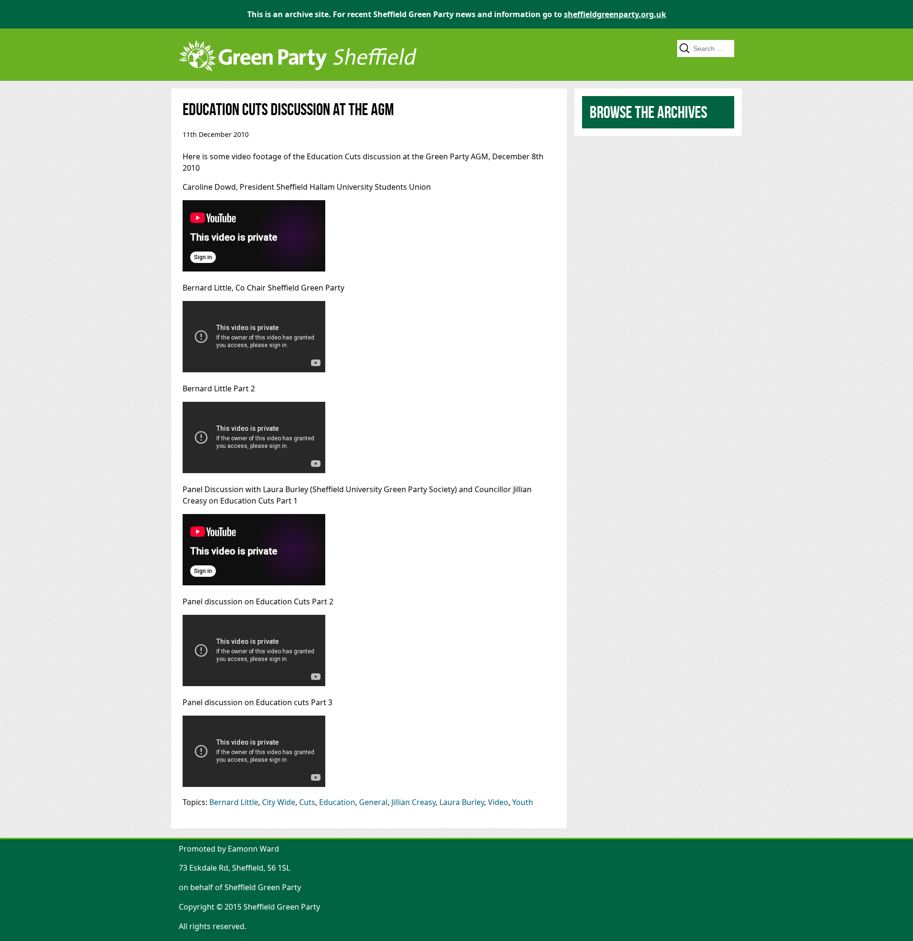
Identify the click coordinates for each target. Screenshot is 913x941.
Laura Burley (461, 802)
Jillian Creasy (413, 802)
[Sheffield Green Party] (298, 76)
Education (337, 802)
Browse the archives (648, 112)
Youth (522, 802)
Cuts (307, 802)
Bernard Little (233, 802)
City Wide (278, 802)
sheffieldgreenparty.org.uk (615, 14)
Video (498, 802)
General (373, 802)
